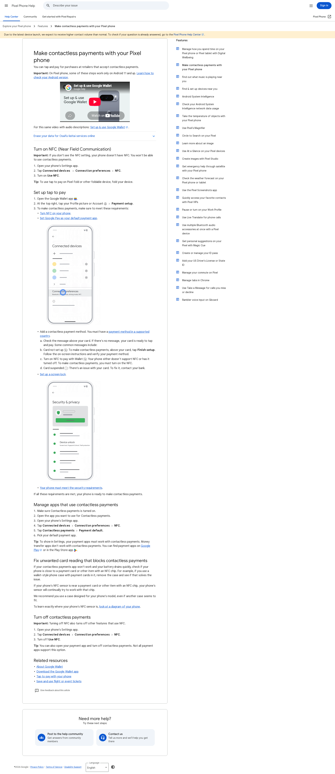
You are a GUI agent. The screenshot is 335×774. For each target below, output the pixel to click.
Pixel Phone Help (23, 6)
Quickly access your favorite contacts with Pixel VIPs (204, 200)
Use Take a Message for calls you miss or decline (204, 290)
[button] (6, 5)
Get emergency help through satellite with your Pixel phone (203, 168)
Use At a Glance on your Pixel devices (203, 151)
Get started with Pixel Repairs (59, 16)
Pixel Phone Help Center (187, 34)
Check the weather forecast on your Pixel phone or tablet (203, 180)
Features (182, 40)
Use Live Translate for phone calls (201, 217)
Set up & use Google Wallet (107, 127)
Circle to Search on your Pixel (199, 135)
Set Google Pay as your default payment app (68, 218)
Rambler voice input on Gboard (200, 299)
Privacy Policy (37, 767)
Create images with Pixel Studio (200, 158)
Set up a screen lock (53, 374)
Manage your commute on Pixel (200, 272)
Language (94, 762)
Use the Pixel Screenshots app (199, 190)
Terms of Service (54, 767)
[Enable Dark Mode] (113, 767)
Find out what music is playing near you (202, 79)
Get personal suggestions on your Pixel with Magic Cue (201, 243)
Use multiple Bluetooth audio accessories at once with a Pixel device (200, 229)
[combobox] (111, 6)
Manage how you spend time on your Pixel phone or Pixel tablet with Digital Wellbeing (203, 53)
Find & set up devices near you (199, 88)
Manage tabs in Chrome (195, 280)
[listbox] (97, 767)
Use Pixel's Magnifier (193, 128)
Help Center (11, 16)
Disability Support (72, 767)
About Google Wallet (49, 667)
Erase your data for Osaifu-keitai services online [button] (64, 136)
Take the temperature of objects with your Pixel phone (203, 118)
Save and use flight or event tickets (58, 681)
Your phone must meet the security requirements (71, 488)
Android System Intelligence (198, 96)
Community (30, 16)
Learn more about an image (198, 143)
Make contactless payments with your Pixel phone (202, 67)
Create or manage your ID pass (200, 253)
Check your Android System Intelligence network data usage (200, 106)
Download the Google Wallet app (57, 671)
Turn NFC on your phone (55, 213)
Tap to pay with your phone (53, 676)
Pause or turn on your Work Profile (201, 209)
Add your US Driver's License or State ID (203, 262)
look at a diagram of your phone (119, 606)
